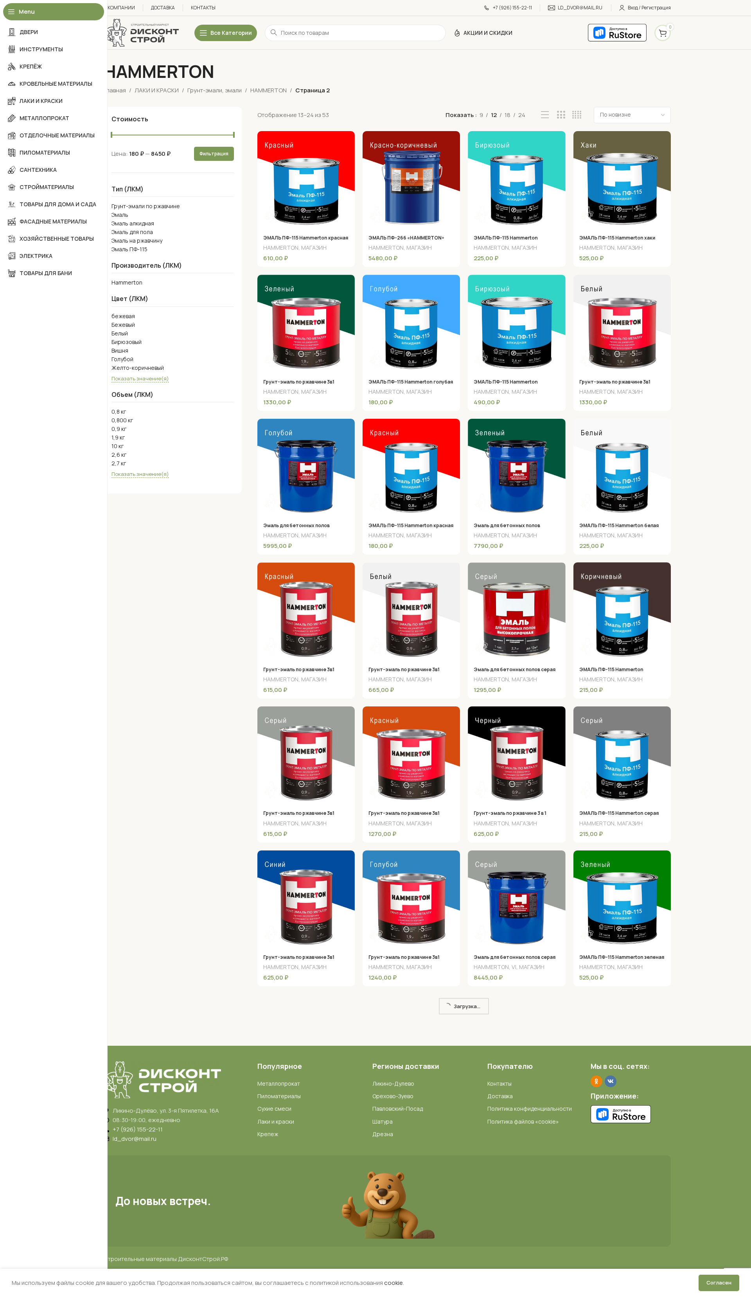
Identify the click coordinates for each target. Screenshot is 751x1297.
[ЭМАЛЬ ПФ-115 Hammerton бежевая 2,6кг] (516, 1043)
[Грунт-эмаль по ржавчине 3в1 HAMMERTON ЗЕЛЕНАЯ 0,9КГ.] (411, 1043)
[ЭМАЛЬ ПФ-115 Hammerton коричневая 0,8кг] (622, 611)
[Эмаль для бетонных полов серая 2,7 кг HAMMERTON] (516, 611)
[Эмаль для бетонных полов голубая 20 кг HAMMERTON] (306, 467)
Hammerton (126, 282)
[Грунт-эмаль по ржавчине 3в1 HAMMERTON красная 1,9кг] (411, 755)
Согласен (718, 1282)
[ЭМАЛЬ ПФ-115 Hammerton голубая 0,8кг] (411, 323)
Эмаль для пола (132, 232)
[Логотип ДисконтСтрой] (141, 32)
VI (514, 967)
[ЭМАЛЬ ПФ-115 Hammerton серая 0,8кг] (622, 755)
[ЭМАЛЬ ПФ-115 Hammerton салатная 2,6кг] (516, 1187)
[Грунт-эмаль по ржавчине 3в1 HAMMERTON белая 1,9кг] (622, 323)
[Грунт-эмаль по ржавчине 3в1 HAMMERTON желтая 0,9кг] (622, 1043)
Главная (115, 90)
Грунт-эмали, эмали (214, 90)
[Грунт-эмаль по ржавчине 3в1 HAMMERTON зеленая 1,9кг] (306, 323)
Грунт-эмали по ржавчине (145, 206)
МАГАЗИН (314, 247)
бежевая (123, 316)
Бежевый (123, 324)
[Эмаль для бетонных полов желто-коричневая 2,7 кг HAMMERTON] (622, 1187)
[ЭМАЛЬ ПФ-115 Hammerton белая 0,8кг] (622, 467)
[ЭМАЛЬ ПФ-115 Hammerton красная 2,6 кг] (306, 180)
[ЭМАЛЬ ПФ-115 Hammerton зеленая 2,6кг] (622, 899)
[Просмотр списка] (545, 115)
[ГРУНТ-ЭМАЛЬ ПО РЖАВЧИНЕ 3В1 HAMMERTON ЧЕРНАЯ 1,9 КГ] (306, 1187)
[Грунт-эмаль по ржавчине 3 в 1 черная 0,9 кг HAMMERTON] (516, 755)
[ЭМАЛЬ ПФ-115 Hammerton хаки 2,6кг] (622, 180)
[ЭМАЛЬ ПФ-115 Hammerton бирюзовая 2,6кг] (516, 323)
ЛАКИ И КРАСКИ (157, 90)
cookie (393, 1283)
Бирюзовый (126, 342)
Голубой (122, 359)
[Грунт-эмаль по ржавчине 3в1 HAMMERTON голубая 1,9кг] (411, 899)
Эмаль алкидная (132, 223)
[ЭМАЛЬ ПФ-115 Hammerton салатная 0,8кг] (306, 1043)
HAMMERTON (268, 90)
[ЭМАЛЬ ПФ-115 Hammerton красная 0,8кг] (411, 467)
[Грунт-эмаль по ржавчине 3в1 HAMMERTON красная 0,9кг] (306, 611)
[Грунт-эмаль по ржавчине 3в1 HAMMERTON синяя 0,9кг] (306, 899)
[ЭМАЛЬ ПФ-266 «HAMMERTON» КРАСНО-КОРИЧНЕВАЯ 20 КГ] (411, 180)
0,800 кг (122, 420)
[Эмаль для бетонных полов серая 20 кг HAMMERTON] (516, 899)
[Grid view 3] (561, 115)
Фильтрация (213, 153)
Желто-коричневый (137, 367)
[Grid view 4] (576, 115)
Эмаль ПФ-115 (129, 249)
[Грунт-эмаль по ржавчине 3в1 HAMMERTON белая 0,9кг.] (411, 611)
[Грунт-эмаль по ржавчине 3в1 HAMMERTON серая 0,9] (306, 755)
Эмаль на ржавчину (136, 240)
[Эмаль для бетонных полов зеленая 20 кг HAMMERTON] (516, 467)
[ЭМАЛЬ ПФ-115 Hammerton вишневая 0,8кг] (411, 1187)
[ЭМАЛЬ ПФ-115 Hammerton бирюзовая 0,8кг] (516, 180)
